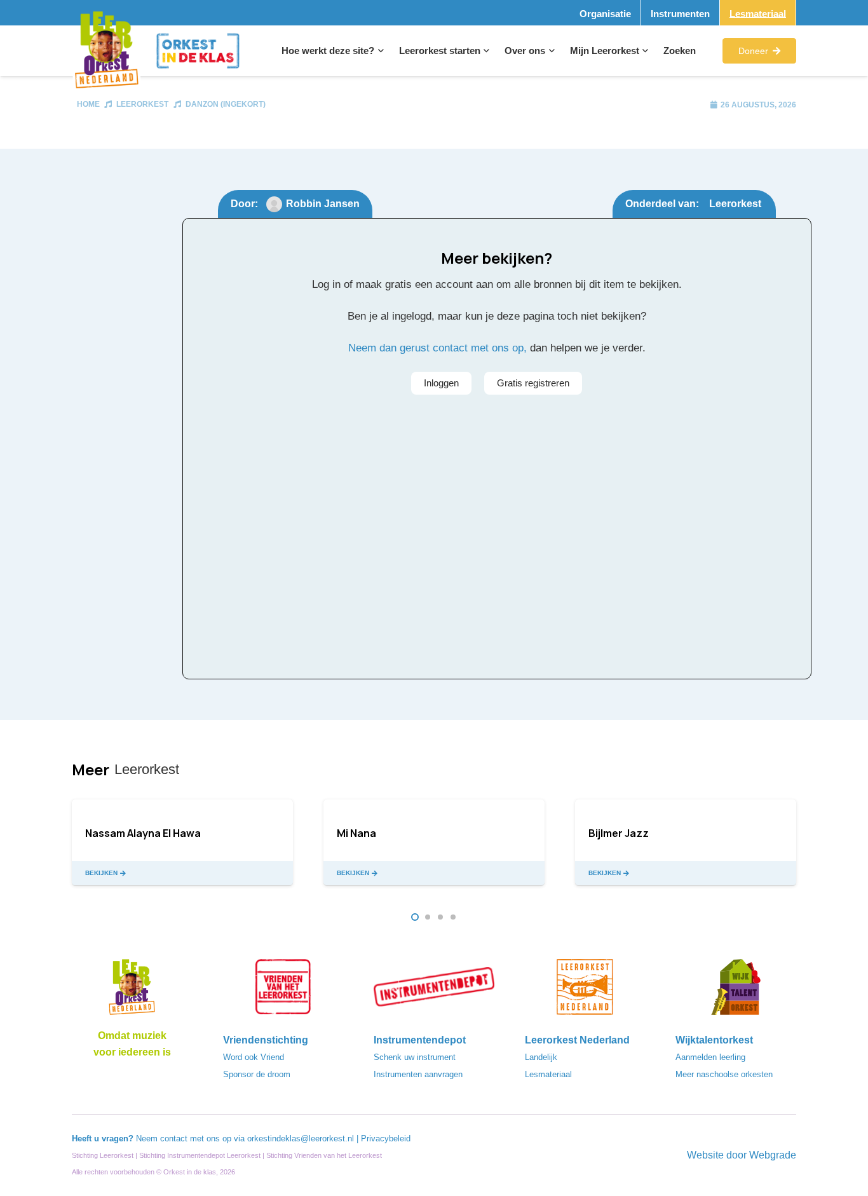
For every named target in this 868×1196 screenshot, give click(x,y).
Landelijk (541, 1057)
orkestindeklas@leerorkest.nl (300, 1138)
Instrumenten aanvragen (418, 1074)
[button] (379, 50)
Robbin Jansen (323, 203)
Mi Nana (356, 833)
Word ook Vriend (253, 1057)
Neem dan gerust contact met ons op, (437, 348)
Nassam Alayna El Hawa (143, 833)
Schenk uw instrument (415, 1057)
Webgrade (772, 1155)
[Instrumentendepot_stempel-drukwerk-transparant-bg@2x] (434, 991)
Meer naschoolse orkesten (724, 1074)
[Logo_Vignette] (106, 51)
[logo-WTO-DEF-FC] (735, 991)
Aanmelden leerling (710, 1057)
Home (88, 104)
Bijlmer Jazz (618, 833)
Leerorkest (142, 104)
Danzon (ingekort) (226, 104)
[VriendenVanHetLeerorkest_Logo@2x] (283, 991)
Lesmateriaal (548, 1074)
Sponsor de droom (256, 1074)
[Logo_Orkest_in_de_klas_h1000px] (198, 51)
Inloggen (441, 382)
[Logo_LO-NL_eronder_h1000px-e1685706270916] (132, 991)
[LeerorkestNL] (585, 991)
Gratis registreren (533, 382)
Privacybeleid (385, 1138)
